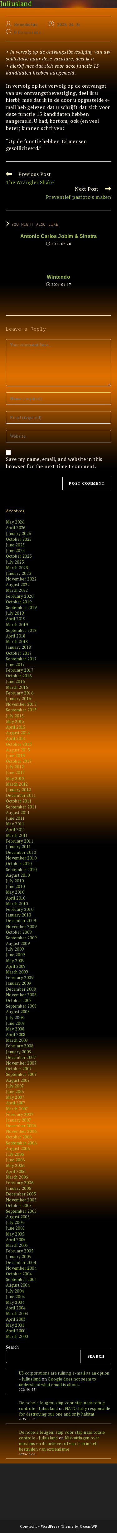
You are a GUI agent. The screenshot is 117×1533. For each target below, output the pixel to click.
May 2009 (15, 960)
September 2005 (21, 1211)
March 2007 (17, 1109)
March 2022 (17, 590)
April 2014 (16, 738)
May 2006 (15, 1165)
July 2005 (15, 1222)
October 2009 (19, 932)
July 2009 (15, 949)
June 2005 (15, 1228)
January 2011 (18, 846)
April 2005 (16, 1239)
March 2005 (17, 1245)
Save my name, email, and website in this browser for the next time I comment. (54, 462)
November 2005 (21, 1200)
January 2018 (18, 647)
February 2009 (19, 977)
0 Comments (27, 32)
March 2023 (17, 567)
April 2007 (16, 1103)
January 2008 (18, 1052)
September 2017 (21, 659)
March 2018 (17, 641)
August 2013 (18, 750)
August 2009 (18, 943)
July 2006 (15, 1154)
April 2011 (16, 829)
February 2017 (19, 670)
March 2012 (17, 784)
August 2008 (18, 1011)
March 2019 (17, 624)
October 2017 (19, 653)
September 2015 (21, 710)
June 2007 (15, 1091)
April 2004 (16, 1308)
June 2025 (15, 545)
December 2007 (21, 1057)
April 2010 (16, 898)
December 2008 (21, 989)
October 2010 (19, 863)
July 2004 (15, 1291)
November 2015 (21, 704)
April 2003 (16, 1319)
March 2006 (17, 1177)
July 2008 (15, 1017)
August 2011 (18, 812)
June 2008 (15, 1023)
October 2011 (19, 801)
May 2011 (15, 824)
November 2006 (21, 1131)
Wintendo (58, 277)
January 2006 (18, 1188)
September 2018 (21, 630)
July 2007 (15, 1086)
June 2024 (15, 550)
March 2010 (17, 903)
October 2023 (19, 556)
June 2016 (15, 681)
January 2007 (18, 1120)
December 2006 (21, 1125)
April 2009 (16, 966)
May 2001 (15, 1325)
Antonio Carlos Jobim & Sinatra (58, 236)
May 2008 (15, 1029)
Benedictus (25, 24)
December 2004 (21, 1262)
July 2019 (15, 613)
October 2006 (19, 1137)
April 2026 (16, 527)
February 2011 (19, 841)
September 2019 (21, 607)
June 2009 (15, 954)
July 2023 (15, 562)
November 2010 (21, 858)
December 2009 (21, 920)
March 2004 (17, 1313)
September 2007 (21, 1074)
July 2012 (15, 767)
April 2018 (16, 636)
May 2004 (15, 1302)
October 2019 (19, 602)
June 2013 (15, 755)
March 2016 (17, 687)
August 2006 (18, 1148)
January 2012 (18, 789)
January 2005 (18, 1256)
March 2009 (17, 972)
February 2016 (19, 693)
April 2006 (16, 1171)
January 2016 (18, 698)
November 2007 (21, 1063)
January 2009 (18, 983)
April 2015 (16, 727)
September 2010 (21, 869)
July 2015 (15, 716)
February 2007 (19, 1114)
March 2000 (17, 1336)
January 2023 (18, 573)
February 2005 (19, 1251)
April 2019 (16, 619)
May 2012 (15, 778)
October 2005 (19, 1205)
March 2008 (17, 1040)
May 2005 (15, 1234)
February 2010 (19, 909)
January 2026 (18, 533)
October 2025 (19, 539)
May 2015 (15, 721)
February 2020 (19, 596)
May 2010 (15, 892)
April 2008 (16, 1034)
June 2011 (15, 818)
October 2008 (19, 1000)
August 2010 (18, 875)
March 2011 (17, 835)
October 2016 (19, 676)
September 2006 (21, 1143)
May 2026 (15, 522)
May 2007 (15, 1097)
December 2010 (21, 852)
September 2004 (21, 1279)
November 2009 (21, 926)
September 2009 (21, 938)
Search (12, 1347)
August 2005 (18, 1217)
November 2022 (21, 579)
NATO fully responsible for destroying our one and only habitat (64, 1411)
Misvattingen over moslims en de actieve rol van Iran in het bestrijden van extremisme (59, 1443)
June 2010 (15, 886)
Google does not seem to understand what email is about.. (57, 1381)
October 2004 (19, 1274)
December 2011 (21, 795)
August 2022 (18, 584)
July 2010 (15, 881)
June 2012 (15, 772)
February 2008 (19, 1046)
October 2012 (19, 761)
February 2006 (19, 1182)
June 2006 (15, 1160)
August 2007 (18, 1080)
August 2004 (18, 1285)
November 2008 (21, 995)
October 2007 (19, 1068)
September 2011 (21, 807)
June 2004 (15, 1296)
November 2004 (21, 1268)
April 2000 (16, 1331)
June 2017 (15, 664)
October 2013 (19, 744)
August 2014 (18, 733)
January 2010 (18, 915)
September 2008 (21, 1006)
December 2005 (21, 1194)
